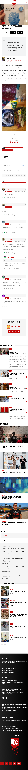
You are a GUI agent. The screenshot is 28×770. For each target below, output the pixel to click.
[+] (22, 175)
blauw (7, 147)
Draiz (9, 257)
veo (21, 147)
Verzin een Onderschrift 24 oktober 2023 (15, 60)
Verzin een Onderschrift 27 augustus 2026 (16, 374)
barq (7, 222)
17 (26, 354)
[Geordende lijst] (10, 175)
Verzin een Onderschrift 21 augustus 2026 (16, 399)
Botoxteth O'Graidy (13, 353)
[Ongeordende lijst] (12, 175)
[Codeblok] (16, 175)
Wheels (4, 521)
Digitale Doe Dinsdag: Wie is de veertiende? (12, 730)
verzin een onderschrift (7, 150)
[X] (14, 32)
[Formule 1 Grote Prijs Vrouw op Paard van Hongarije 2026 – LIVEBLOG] (5, 603)
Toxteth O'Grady (16, 327)
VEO (3, 22)
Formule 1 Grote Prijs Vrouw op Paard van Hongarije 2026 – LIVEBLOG (18, 604)
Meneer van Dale (10, 204)
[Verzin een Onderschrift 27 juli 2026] (5, 591)
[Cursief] (5, 175)
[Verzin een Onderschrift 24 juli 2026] (5, 637)
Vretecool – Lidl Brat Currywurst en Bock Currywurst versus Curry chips (12, 690)
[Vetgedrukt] (3, 175)
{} (19, 175)
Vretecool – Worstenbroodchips (10, 680)
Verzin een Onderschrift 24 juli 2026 (18, 638)
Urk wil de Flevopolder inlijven (9, 672)
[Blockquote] (14, 175)
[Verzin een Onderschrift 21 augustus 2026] (4, 399)
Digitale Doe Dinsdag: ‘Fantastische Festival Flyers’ (14, 720)
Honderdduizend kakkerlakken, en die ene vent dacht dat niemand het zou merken (14, 662)
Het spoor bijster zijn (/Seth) (9, 668)
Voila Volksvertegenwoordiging (9, 710)
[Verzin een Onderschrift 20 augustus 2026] (4, 410)
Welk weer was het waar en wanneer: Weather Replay (12, 497)
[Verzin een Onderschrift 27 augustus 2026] (4, 373)
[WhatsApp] (21, 32)
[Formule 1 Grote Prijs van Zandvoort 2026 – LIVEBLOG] (14, 511)
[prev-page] (2, 645)
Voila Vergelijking (6, 713)
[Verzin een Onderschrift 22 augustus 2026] (4, 386)
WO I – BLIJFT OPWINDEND (7, 670)
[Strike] (9, 175)
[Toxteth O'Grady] (9, 327)
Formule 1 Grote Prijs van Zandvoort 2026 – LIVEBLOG (14, 523)
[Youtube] (18, 331)
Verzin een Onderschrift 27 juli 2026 (18, 592)
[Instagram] (12, 331)
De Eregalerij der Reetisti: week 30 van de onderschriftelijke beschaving (18, 615)
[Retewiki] (19, 763)
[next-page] (5, 645)
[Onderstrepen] (7, 175)
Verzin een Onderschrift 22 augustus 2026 (16, 386)
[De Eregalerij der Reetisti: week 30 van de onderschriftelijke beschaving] (5, 614)
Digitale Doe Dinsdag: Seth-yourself (10, 728)
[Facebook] (11, 32)
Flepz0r (8, 189)
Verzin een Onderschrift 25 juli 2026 (18, 626)
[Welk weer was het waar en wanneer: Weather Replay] (14, 485)
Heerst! (4, 495)
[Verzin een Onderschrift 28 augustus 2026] (4, 351)
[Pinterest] (18, 32)
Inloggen (23, 165)
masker (11, 147)
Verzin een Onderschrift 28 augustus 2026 (16, 351)
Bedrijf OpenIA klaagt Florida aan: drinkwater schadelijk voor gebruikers (13, 665)
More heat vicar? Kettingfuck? (9, 726)
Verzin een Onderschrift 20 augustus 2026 (16, 410)
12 (26, 377)
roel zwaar (17, 147)
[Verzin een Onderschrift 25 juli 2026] (5, 626)
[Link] (18, 175)
